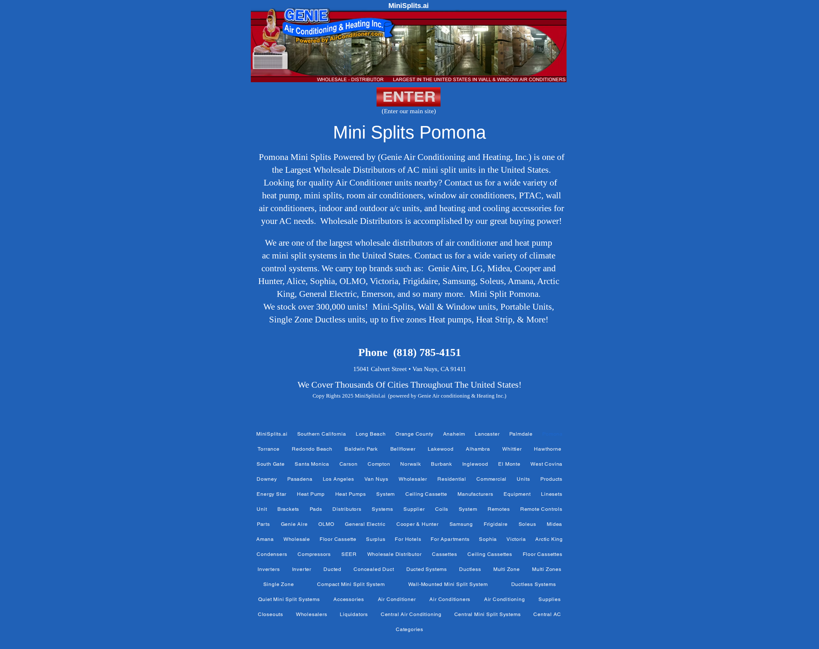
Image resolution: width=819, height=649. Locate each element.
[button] (322, 434)
